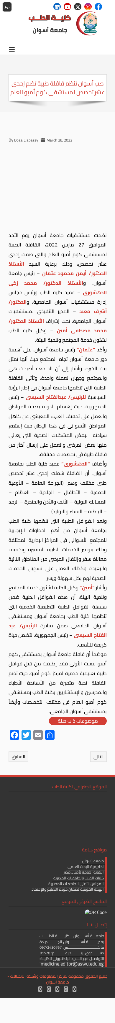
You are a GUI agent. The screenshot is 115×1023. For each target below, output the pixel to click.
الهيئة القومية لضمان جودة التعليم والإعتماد (68, 889)
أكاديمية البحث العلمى (86, 866)
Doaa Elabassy (26, 140)
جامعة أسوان (93, 860)
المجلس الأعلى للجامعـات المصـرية (76, 883)
